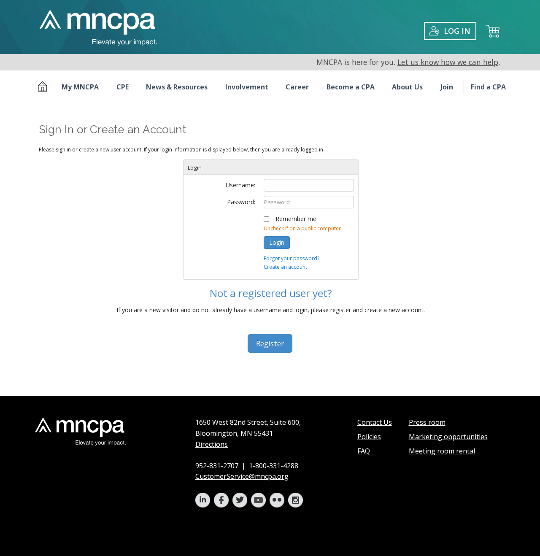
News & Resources (177, 87)
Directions (211, 444)
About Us (407, 87)
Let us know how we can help (447, 62)
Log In (457, 31)
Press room (427, 422)
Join (446, 87)
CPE (122, 87)
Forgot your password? (291, 258)
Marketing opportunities (448, 436)
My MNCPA (80, 87)
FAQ (363, 451)
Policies (369, 436)
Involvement (246, 87)
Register (270, 343)
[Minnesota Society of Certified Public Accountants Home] (44, 87)
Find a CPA (488, 87)
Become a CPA (351, 87)
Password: (241, 202)
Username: (240, 185)
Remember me (295, 219)
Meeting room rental (442, 451)
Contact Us (374, 422)
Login (276, 242)
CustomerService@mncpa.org (242, 476)
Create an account (285, 266)
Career (297, 87)
